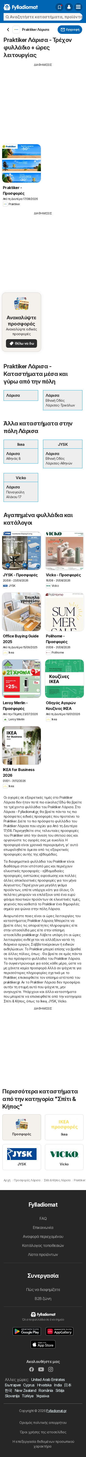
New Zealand (25, 1390)
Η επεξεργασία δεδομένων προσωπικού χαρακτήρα (43, 1443)
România (45, 1390)
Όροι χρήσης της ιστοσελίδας (43, 1432)
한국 (8, 1390)
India (58, 1385)
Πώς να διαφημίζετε (43, 1289)
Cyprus (29, 1385)
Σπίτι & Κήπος (14, 1001)
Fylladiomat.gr (56, 1411)
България (13, 1385)
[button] (69, 7)
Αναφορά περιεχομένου (43, 1236)
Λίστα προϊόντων (43, 1254)
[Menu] (78, 7)
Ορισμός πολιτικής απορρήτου (42, 1423)
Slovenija (12, 1396)
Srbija (59, 1390)
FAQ (43, 1218)
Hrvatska (44, 1385)
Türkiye (27, 1396)
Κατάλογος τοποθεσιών (43, 1245)
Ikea (43, 1001)
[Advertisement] (43, 100)
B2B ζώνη (43, 1298)
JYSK (52, 1001)
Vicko (62, 1001)
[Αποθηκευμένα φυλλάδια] (59, 7)
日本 (67, 1385)
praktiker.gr (30, 935)
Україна (42, 1396)
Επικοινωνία (43, 1227)
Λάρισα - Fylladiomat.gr (21, 812)
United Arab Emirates (48, 1379)
